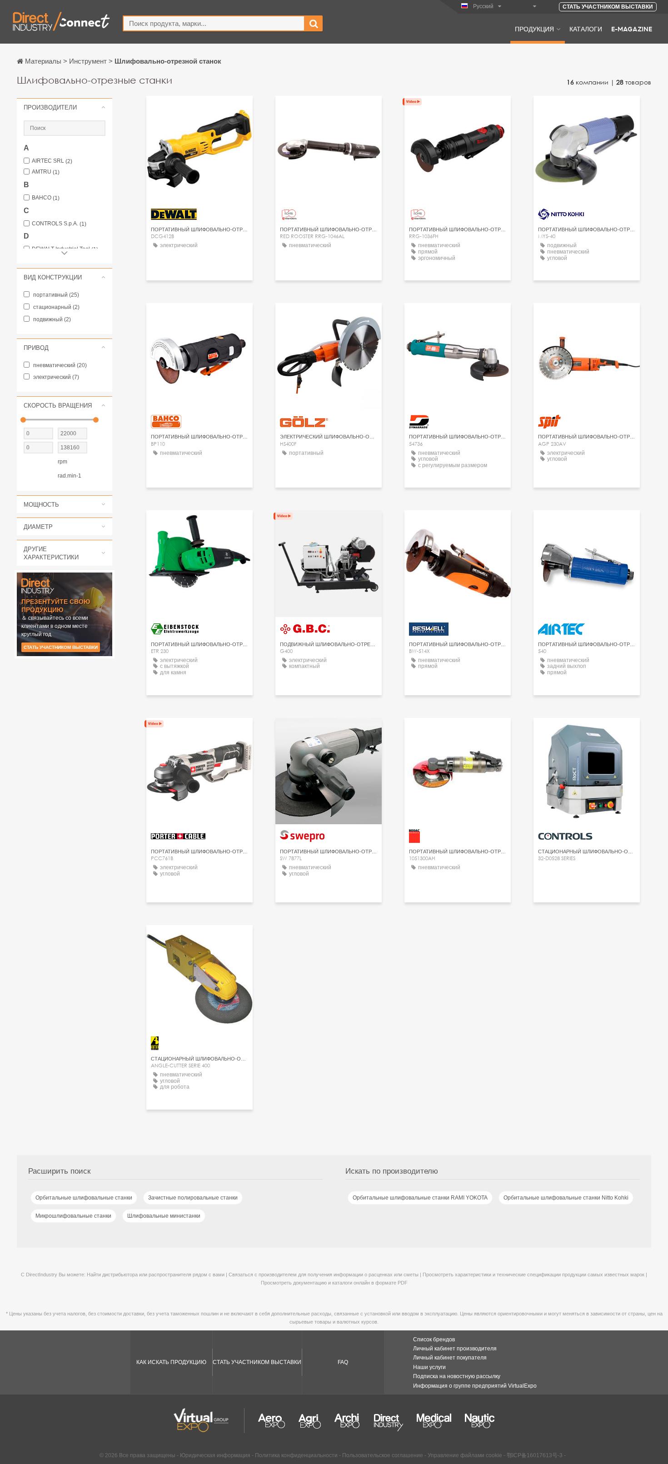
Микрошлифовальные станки (73, 1216)
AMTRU (46, 172)
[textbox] (214, 23)
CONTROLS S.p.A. (59, 223)
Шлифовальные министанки (163, 1216)
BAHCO (46, 197)
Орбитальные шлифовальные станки (83, 1198)
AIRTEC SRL (52, 161)
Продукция (534, 29)
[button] (64, 107)
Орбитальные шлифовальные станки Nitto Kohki (565, 1198)
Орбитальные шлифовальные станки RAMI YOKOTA (420, 1198)
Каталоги (585, 29)
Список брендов (434, 1339)
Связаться (199, 111)
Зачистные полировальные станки (193, 1198)
